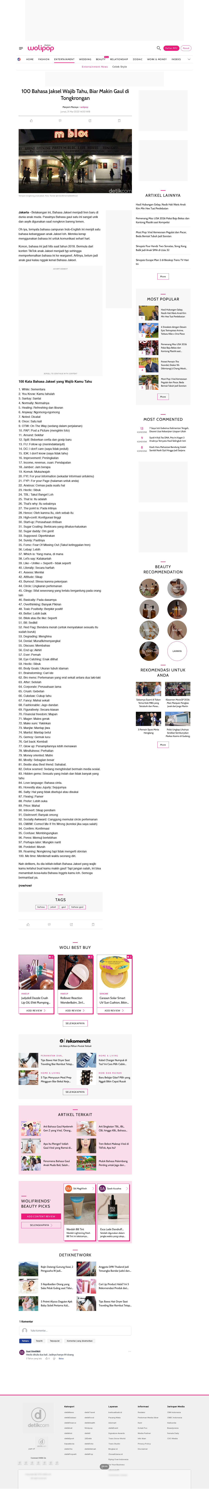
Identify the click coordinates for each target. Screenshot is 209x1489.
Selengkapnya (39, 1225)
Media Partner (144, 1433)
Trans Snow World (116, 1438)
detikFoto (89, 1444)
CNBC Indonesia (174, 1417)
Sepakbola (69, 1444)
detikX (87, 1433)
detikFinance (70, 1423)
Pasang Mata (114, 1417)
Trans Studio (114, 1444)
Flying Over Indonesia (118, 1459)
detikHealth (90, 1423)
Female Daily (173, 1433)
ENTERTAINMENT (64, 59)
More (163, 276)
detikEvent (113, 1428)
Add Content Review (41, 1216)
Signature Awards (116, 1433)
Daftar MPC (171, 48)
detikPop (89, 1454)
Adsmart (112, 1423)
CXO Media (172, 1438)
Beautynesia (172, 1428)
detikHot (68, 1433)
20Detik (88, 1438)
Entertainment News (95, 66)
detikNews (69, 1412)
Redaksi (141, 1412)
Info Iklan (142, 1438)
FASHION (43, 59)
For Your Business (116, 1465)
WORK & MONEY (157, 59)
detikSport (69, 1438)
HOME (30, 59)
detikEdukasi (70, 1417)
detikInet (68, 1428)
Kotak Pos (142, 1428)
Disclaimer (143, 1449)
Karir (140, 1423)
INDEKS (176, 59)
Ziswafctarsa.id (115, 1454)
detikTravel (90, 1412)
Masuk (186, 48)
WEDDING (85, 59)
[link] (75, 1040)
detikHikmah (90, 1449)
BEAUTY (100, 59)
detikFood (89, 1417)
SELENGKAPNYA (75, 1023)
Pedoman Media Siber (148, 1417)
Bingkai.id (113, 1449)
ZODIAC (138, 59)
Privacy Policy (144, 1444)
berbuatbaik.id (115, 1412)
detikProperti (70, 1454)
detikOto (68, 1449)
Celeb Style (120, 66)
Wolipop (89, 1428)
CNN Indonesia (174, 1412)
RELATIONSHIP (119, 59)
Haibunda (171, 1423)
